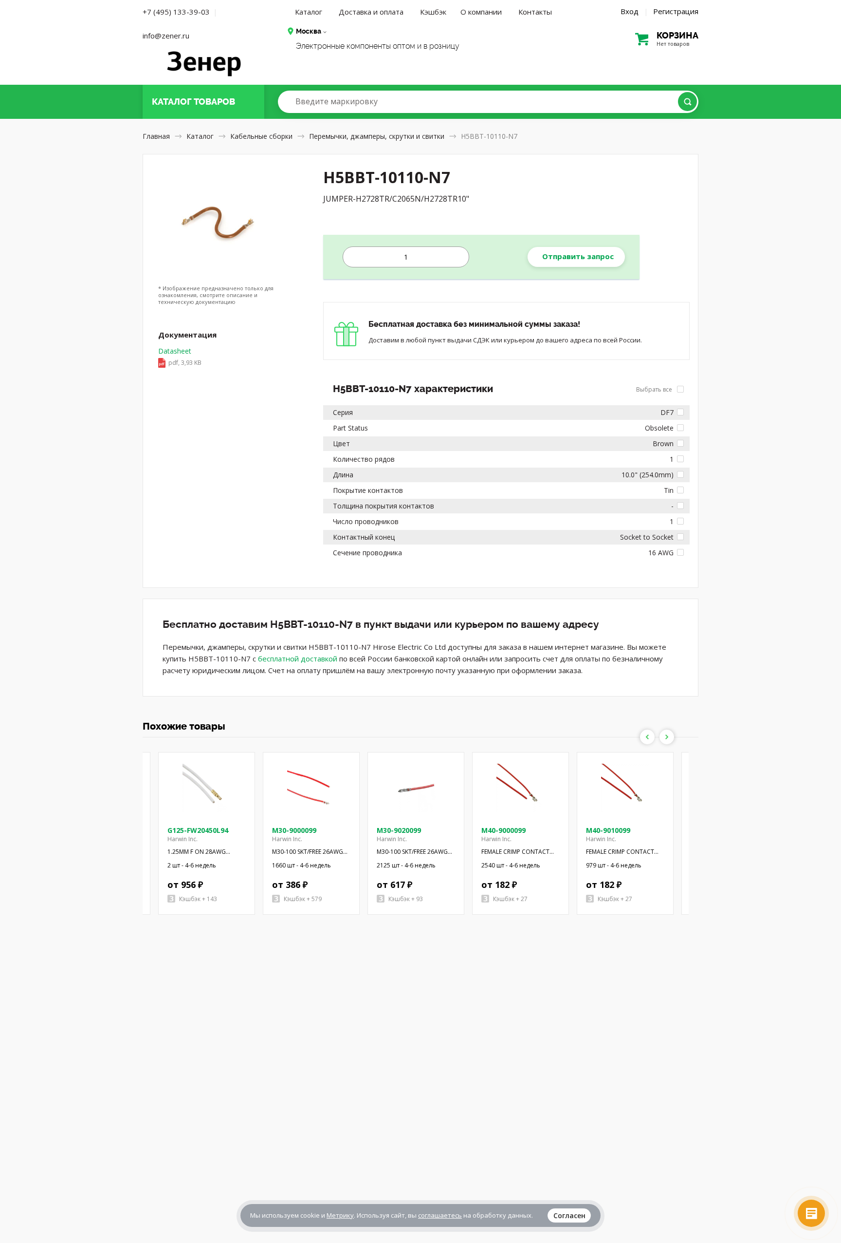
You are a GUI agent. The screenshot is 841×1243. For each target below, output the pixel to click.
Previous (647, 737)
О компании (481, 12)
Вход (630, 11)
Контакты (535, 12)
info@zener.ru (166, 35)
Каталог (308, 12)
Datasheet (179, 356)
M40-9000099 (503, 830)
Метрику (340, 1215)
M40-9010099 (608, 830)
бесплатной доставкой (297, 658)
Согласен (569, 1215)
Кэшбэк (433, 12)
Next (666, 737)
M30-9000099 (294, 830)
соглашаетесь (440, 1215)
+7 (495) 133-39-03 (176, 12)
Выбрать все (655, 389)
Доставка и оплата (371, 12)
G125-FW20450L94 (197, 830)
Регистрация (675, 11)
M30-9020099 (399, 830)
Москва (308, 31)
